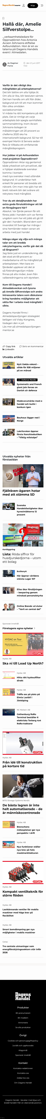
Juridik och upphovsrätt (23, 1045)
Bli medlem (23, 1018)
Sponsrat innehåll (23, 1055)
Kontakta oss (23, 1073)
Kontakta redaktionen (23, 1068)
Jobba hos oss (23, 1078)
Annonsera (23, 1022)
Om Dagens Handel (23, 1083)
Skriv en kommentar (32, 346)
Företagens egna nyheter (18, 628)
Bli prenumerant (23, 1013)
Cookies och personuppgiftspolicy (23, 1041)
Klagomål (23, 1050)
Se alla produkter (23, 1027)
